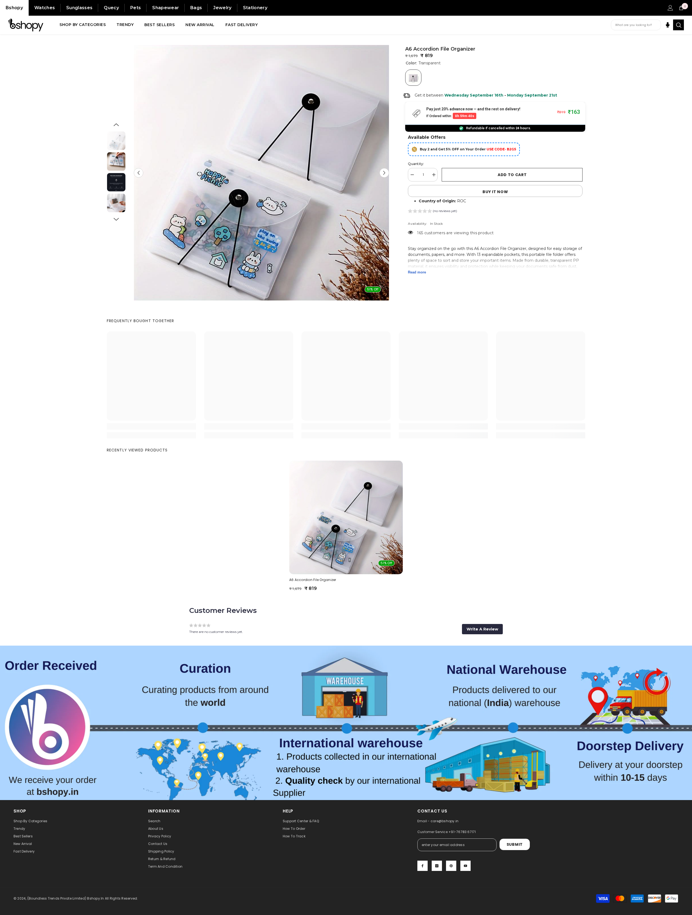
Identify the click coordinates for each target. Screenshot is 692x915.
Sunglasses (79, 7)
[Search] (678, 24)
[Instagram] (437, 866)
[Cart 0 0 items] (681, 8)
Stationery (255, 7)
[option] (261, 172)
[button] (138, 172)
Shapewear (165, 7)
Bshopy (14, 7)
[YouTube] (465, 866)
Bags (196, 7)
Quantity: (416, 164)
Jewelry (222, 7)
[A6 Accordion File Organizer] (346, 517)
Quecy (111, 7)
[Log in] (670, 8)
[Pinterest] (451, 866)
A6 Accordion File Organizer (312, 579)
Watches (44, 7)
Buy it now (495, 191)
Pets (135, 7)
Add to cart (512, 174)
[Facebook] (422, 866)
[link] (151, 426)
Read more (417, 272)
